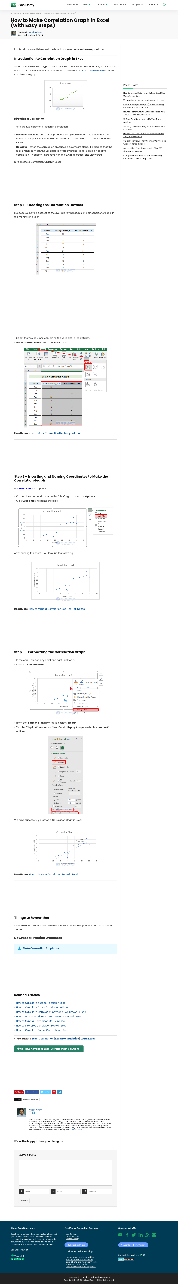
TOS (143, 1255)
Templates (137, 4)
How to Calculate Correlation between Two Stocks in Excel (51, 1012)
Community (119, 4)
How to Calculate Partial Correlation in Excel (42, 1030)
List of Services (72, 1236)
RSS (146, 1236)
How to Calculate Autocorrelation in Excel (41, 1003)
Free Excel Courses (77, 4)
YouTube (120, 1236)
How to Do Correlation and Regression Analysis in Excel (49, 1016)
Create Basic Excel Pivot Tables (80, 1257)
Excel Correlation (42, 1038)
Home (13, 13)
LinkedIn (141, 1236)
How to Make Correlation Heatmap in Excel (54, 433)
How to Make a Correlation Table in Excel (53, 874)
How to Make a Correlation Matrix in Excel (40, 1021)
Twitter (134, 1236)
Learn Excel (88, 1038)
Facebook (127, 1236)
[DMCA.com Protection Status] (126, 1258)
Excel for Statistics (67, 1038)
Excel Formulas (23, 13)
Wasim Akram (35, 32)
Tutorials (100, 4)
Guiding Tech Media (91, 1277)
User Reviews (71, 1234)
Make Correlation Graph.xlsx (41, 948)
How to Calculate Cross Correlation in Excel (42, 1007)
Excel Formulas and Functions (79, 1259)
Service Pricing (72, 1238)
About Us (153, 4)
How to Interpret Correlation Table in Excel (41, 1025)
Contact (154, 1236)
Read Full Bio (76, 1129)
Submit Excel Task (76, 1245)
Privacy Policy (133, 1255)
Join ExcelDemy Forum (134, 1245)
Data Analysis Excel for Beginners (81, 1266)
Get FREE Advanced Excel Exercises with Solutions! (50, 1048)
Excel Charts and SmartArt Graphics (82, 1262)
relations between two (91, 70)
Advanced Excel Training (77, 1264)
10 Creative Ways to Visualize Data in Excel (143, 100)
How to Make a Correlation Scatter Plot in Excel (57, 609)
